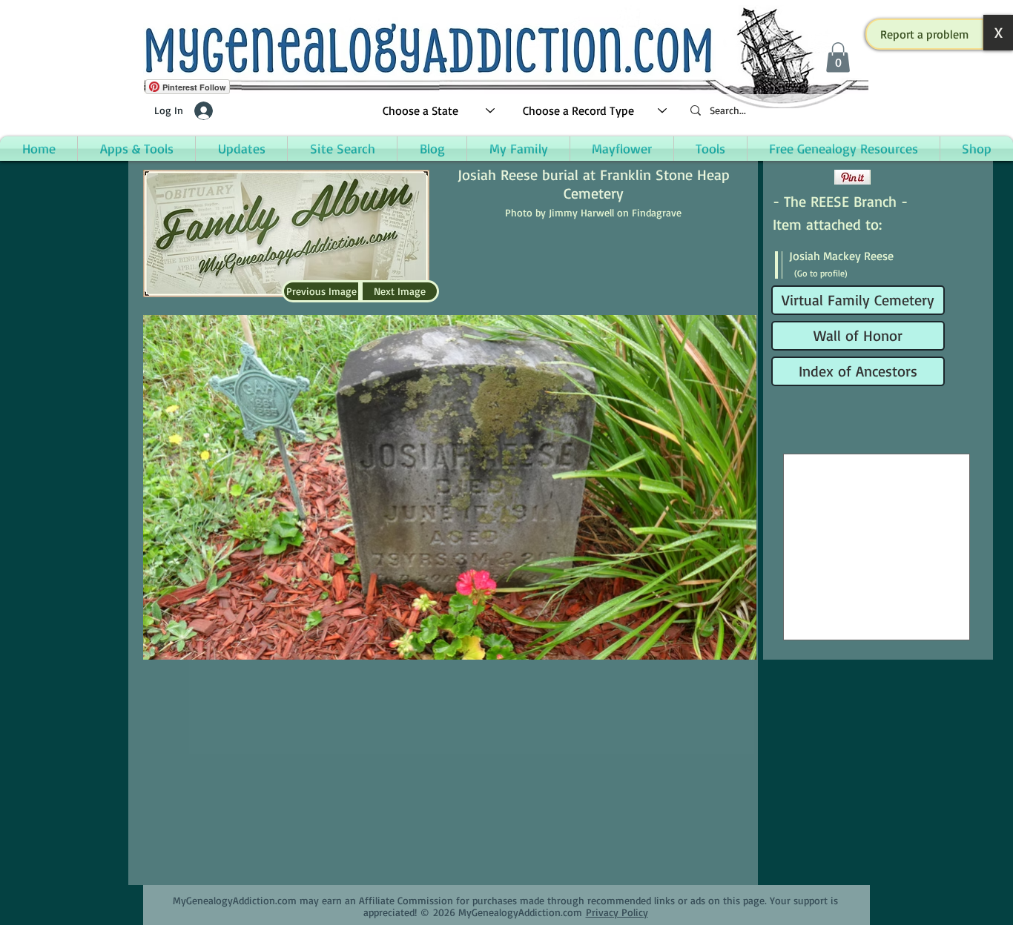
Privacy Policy (617, 912)
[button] (924, 34)
